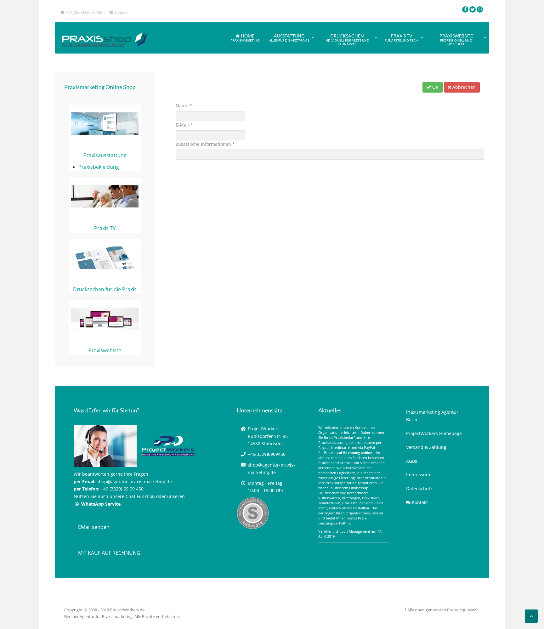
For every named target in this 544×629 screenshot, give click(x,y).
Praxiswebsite (456, 39)
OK (435, 87)
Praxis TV (401, 37)
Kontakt (120, 12)
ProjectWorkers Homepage (434, 433)
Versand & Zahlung (426, 447)
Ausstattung (289, 37)
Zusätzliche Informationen (205, 144)
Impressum (418, 475)
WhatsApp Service (100, 504)
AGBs (411, 461)
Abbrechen (463, 87)
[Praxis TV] (105, 196)
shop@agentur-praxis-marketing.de (134, 481)
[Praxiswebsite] (105, 318)
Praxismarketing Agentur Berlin (432, 415)
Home (244, 37)
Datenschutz (419, 488)
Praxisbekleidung (98, 166)
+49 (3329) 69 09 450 (83, 12)
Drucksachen (347, 39)
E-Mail (184, 125)
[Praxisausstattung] (105, 123)
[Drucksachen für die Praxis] (105, 257)
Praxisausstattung (105, 155)
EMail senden (94, 527)
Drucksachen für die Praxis (105, 289)
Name (184, 106)
